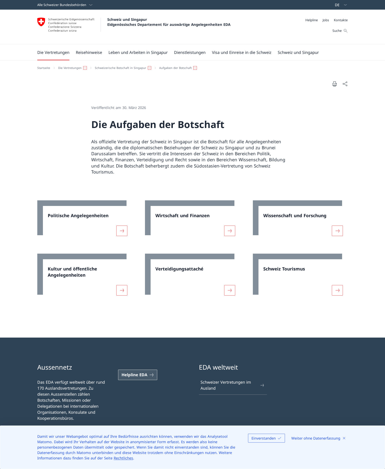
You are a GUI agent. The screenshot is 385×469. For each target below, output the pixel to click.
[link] (84, 220)
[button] (53, 52)
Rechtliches (123, 458)
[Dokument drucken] (334, 84)
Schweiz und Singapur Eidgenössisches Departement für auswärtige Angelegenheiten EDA (168, 22)
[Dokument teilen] (345, 84)
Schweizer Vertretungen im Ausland (226, 385)
